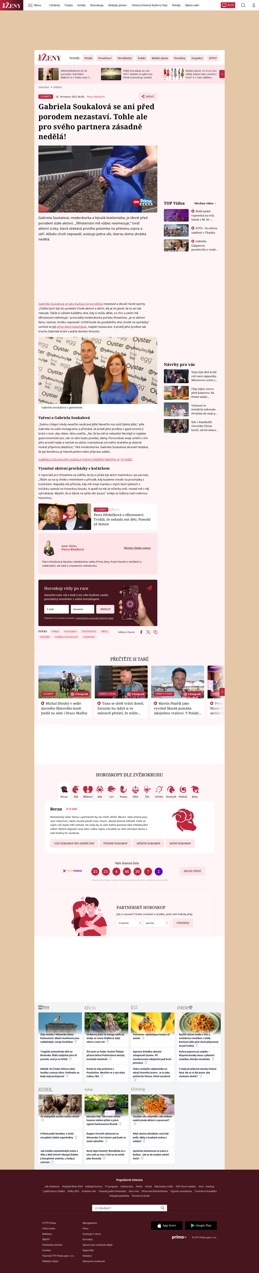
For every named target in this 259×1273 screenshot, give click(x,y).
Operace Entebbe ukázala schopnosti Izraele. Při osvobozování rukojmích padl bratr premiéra (152, 1057)
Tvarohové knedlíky (206, 1191)
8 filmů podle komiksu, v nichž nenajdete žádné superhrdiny (57, 1135)
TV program (111, 1186)
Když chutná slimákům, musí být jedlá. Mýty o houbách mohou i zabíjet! (151, 1137)
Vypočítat (183, 923)
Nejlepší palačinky (119, 1195)
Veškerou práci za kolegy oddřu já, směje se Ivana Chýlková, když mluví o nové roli (106, 1038)
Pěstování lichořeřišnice (155, 1191)
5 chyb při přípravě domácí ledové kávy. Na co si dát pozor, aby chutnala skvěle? (198, 1072)
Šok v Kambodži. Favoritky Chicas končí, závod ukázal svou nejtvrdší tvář (204, 426)
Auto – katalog (206, 1186)
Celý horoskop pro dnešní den (74, 843)
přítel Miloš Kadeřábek (72, 327)
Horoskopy (97, 5)
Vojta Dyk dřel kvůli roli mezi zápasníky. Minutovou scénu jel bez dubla (204, 376)
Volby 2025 (73, 1191)
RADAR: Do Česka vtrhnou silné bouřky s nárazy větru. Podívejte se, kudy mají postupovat (60, 1072)
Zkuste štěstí (192, 871)
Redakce (87, 1255)
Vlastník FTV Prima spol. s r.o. (58, 1255)
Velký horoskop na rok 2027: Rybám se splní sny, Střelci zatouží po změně (138, 74)
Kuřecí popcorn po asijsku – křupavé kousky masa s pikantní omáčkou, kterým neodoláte (196, 1055)
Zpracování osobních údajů (97, 1244)
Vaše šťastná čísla (127, 863)
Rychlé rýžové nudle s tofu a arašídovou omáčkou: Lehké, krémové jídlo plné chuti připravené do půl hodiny (198, 1040)
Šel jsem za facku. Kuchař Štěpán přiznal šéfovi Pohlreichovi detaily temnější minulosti (106, 1055)
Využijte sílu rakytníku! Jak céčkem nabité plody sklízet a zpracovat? (152, 1118)
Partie (139, 1186)
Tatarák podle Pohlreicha (112, 1191)
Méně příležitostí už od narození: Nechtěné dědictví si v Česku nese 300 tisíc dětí (76, 75)
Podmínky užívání (52, 1244)
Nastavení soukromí (94, 1261)
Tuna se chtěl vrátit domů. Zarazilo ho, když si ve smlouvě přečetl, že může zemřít (120, 710)
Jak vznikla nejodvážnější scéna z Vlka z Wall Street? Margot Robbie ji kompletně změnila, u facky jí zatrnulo (59, 1157)
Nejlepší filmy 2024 (72, 1186)
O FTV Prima (49, 1222)
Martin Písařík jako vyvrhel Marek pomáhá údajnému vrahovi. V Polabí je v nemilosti (176, 710)
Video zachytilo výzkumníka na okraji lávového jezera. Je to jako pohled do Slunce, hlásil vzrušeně (151, 1072)
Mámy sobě (192, 5)
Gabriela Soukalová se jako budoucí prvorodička (70, 304)
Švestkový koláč (141, 1195)
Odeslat (105, 609)
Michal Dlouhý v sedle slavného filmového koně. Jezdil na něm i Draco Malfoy (64, 708)
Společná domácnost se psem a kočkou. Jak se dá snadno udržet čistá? (151, 1155)
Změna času (127, 1186)
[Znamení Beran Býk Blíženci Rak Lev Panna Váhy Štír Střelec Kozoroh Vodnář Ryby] (82, 609)
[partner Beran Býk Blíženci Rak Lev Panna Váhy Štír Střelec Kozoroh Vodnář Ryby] (156, 923)
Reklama (47, 1233)
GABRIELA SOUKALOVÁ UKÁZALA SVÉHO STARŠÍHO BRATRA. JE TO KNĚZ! (85, 459)
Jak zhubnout (52, 1186)
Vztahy (68, 5)
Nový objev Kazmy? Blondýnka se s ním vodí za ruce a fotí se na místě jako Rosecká (106, 1155)
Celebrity (54, 5)
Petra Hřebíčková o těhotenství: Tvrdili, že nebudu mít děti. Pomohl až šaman (122, 519)
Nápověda (88, 1250)
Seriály (81, 5)
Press (85, 1228)
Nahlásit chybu (50, 1261)
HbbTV (46, 1239)
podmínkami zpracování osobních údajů (94, 618)
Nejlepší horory (93, 1186)
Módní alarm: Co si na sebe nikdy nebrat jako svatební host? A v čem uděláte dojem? (201, 75)
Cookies (46, 1250)
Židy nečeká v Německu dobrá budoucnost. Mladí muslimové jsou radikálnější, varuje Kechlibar (59, 1038)
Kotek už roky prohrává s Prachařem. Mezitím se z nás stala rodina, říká (106, 1072)
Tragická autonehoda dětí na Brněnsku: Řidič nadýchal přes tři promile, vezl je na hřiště (58, 1055)
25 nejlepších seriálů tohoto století (59, 1116)
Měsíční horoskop (148, 843)
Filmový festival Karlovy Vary (150, 5)
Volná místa (48, 1228)
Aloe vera (134, 1191)
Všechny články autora (137, 548)
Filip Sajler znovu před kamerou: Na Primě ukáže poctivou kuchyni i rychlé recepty (203, 393)
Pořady (176, 5)
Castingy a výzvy (92, 1233)
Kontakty (88, 1239)
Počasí (148, 1186)
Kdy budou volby (164, 1186)
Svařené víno (89, 1191)
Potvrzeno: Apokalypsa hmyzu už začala (151, 1036)
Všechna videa (204, 203)
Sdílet (149, 97)
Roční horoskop (180, 843)
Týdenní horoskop (115, 843)
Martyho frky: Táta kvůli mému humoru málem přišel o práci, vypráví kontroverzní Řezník (103, 1120)
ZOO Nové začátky (186, 1186)
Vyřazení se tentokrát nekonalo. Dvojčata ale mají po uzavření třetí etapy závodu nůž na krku (204, 409)
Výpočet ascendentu (181, 1191)
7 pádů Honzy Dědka (53, 1191)
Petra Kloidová (96, 96)
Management (90, 1222)
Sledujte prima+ (117, 5)
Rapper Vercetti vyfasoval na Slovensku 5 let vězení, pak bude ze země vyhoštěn (106, 1137)
